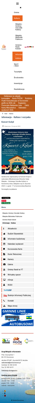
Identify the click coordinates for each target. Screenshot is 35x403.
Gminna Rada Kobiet (18, 47)
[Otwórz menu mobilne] (17, 3)
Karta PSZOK (17, 98)
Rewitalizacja (18, 89)
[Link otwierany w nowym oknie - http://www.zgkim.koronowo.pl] (29, 341)
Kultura (17, 18)
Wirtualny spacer (14, 274)
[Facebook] (4, 393)
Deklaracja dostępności (9, 370)
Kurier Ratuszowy (14, 254)
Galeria (10, 264)
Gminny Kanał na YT (15, 269)
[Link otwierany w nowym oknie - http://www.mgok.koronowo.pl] (17, 341)
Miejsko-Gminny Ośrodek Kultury (18, 27)
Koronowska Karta (14, 249)
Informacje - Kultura (18, 56)
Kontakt (10, 301)
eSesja (10, 280)
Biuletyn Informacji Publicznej (19, 295)
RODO (9, 285)
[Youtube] (5, 396)
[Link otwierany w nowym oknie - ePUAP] (17, 290)
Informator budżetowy (16, 239)
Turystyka (18, 72)
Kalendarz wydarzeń (15, 244)
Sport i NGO (16, 65)
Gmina (16, 12)
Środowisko (18, 77)
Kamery (10, 259)
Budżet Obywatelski (15, 234)
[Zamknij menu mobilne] (21, 7)
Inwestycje (18, 83)
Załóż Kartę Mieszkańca (15, 106)
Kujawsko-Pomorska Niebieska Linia (13, 104)
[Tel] (5, 391)
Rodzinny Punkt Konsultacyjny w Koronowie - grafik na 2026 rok (16, 100)
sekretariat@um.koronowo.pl (11, 363)
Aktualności (12, 228)
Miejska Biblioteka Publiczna (18, 37)
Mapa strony (12, 306)
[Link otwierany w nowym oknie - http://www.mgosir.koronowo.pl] (6, 341)
